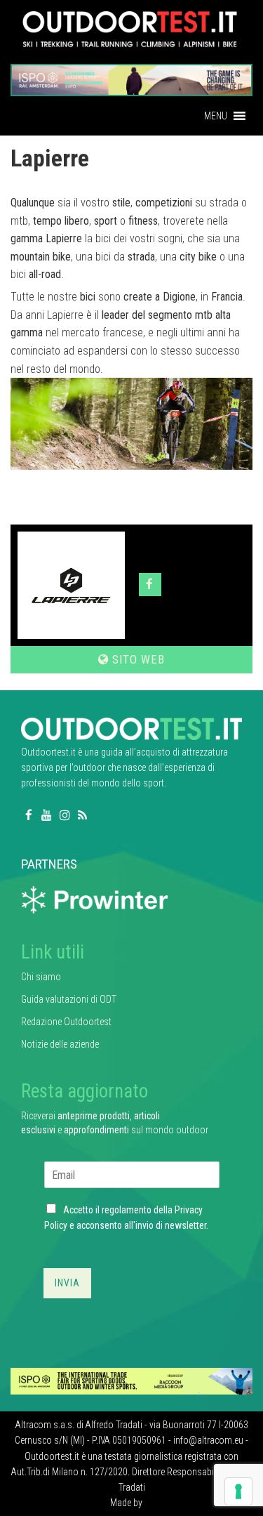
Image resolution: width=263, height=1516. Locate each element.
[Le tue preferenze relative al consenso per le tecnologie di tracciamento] (238, 1491)
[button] (215, 116)
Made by (127, 1502)
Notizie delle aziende (60, 1044)
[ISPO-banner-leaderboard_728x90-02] (131, 1381)
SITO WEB (137, 659)
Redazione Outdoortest (66, 1021)
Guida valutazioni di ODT (68, 999)
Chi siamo (41, 976)
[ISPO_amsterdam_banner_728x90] (131, 75)
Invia (67, 1282)
